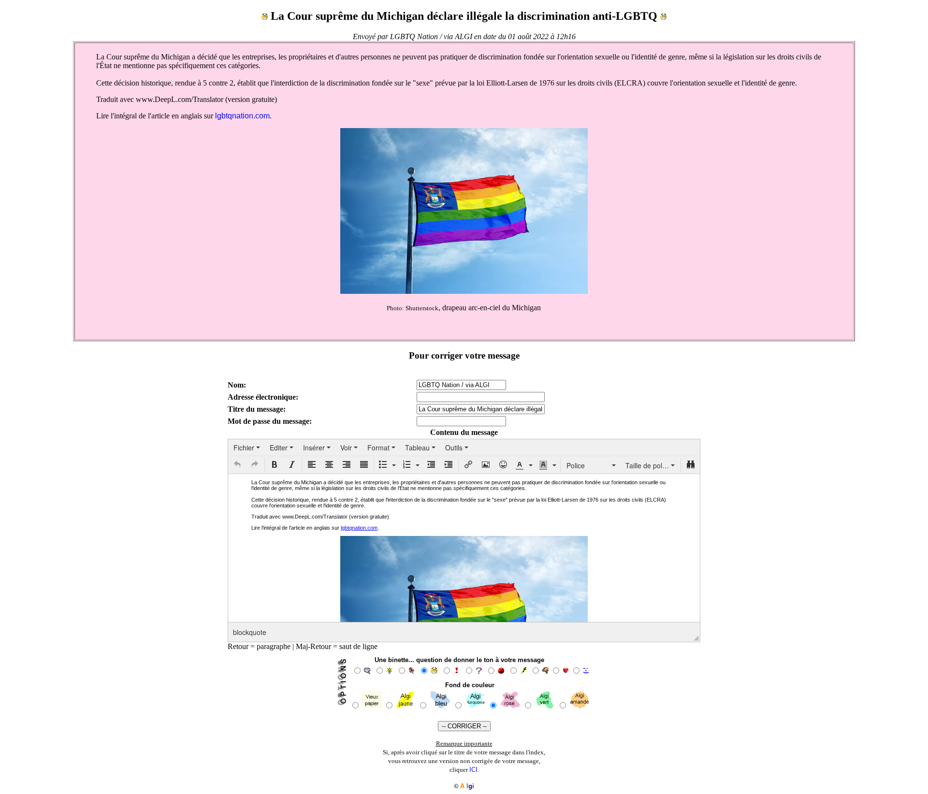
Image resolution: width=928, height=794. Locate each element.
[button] (237, 465)
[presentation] (247, 447)
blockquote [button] (249, 632)
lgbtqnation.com (242, 116)
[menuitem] (246, 447)
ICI (473, 769)
